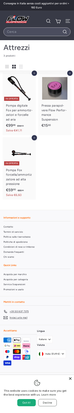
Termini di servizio (13, 232)
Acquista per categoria (15, 279)
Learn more (48, 394)
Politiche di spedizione (15, 242)
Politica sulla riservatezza (16, 237)
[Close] (70, 379)
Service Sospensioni (14, 284)
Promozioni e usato (13, 289)
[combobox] (37, 31)
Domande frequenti (13, 252)
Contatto (8, 226)
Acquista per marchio (15, 274)
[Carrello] (58, 21)
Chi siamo (8, 257)
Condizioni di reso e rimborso (19, 247)
